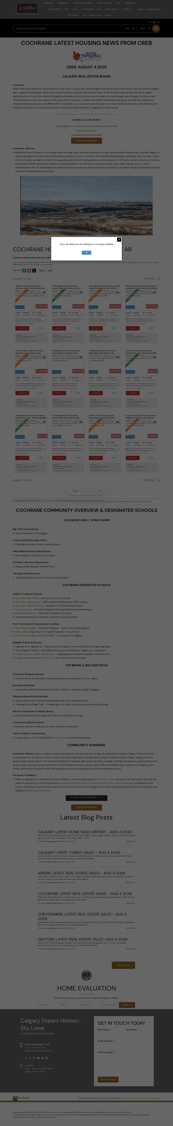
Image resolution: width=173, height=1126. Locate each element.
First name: (104, 1029)
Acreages (129, 3)
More (107, 15)
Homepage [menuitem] (48, 3)
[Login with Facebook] (24, 272)
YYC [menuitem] (84, 15)
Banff (35, 737)
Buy (74, 9)
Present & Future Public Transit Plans (34, 654)
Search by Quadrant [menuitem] (83, 3)
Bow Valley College (25, 628)
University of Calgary (26, 635)
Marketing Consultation (38, 790)
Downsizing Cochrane (86, 131)
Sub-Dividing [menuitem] (54, 9)
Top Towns (73, 15)
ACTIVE (150, 22)
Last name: (131, 1029)
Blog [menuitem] (99, 9)
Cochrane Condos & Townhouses (90, 126)
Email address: (106, 1040)
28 (100, 491)
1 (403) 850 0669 (21, 339)
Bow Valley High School (27, 601)
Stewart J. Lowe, (106, 779)
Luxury (126, 9)
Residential (63, 3)
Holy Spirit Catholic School (29, 605)
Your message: (106, 1052)
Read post (131, 841)
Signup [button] (41, 271)
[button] (26, 1058)
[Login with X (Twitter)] (34, 272)
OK (86, 253)
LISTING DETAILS (22, 328)
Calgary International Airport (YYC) (33, 657)
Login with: (17, 270)
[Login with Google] (29, 272)
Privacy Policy (128, 1098)
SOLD (158, 22)
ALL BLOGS (123, 965)
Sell (118, 3)
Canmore (61, 737)
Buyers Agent (111, 9)
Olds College (22, 631)
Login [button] (50, 271)
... (94, 491)
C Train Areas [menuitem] (87, 9)
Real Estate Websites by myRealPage (147, 1098)
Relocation (94, 15)
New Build (112, 126)
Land (65, 9)
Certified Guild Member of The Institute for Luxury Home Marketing (97, 783)
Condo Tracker (103, 3)
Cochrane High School (27, 598)
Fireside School (23, 609)
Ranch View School (25, 613)
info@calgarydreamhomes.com (27, 341)
